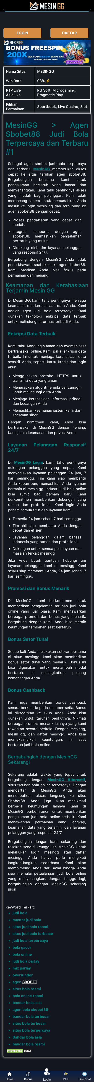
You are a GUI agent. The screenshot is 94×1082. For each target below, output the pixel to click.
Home (9, 1079)
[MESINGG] (47, 8)
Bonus (28, 1079)
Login (47, 1079)
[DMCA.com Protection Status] (19, 1052)
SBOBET (29, 982)
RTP (65, 1079)
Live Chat (84, 1079)
